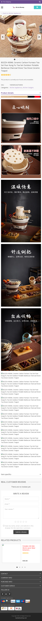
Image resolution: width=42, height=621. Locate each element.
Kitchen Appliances (16, 88)
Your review (9, 509)
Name (7, 499)
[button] (3, 37)
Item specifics (6, 474)
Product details (7, 93)
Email (7, 504)
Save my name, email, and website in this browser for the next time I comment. (19, 527)
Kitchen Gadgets (28, 88)
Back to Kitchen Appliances (12, 13)
